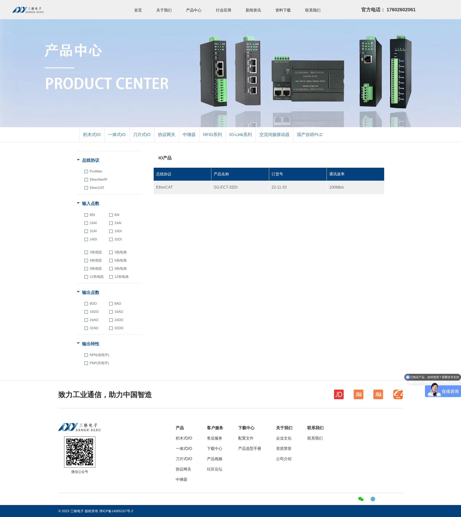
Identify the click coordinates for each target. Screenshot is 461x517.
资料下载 (283, 10)
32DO (119, 328)
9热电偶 (121, 268)
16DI (118, 231)
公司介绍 (283, 459)
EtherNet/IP (98, 179)
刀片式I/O (184, 459)
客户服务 (215, 428)
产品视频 (214, 459)
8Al (117, 215)
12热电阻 (97, 277)
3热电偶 (121, 252)
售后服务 (214, 438)
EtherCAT (97, 188)
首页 (138, 10)
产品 (180, 428)
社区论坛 (214, 469)
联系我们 (313, 10)
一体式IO (117, 134)
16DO (94, 312)
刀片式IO (142, 134)
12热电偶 (121, 277)
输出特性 (90, 343)
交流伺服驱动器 (274, 134)
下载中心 (214, 448)
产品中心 (193, 10)
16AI (93, 223)
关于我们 (164, 10)
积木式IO (92, 134)
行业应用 (223, 10)
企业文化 (283, 438)
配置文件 (246, 438)
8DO (93, 303)
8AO (118, 303)
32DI (118, 239)
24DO (119, 320)
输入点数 (90, 203)
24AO (94, 320)
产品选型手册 (249, 448)
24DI (93, 239)
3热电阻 (96, 252)
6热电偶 (121, 260)
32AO (94, 328)
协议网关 (166, 134)
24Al (118, 223)
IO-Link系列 (240, 134)
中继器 (189, 134)
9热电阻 (96, 268)
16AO (119, 312)
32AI (93, 231)
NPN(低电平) (99, 355)
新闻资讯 (253, 10)
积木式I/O (184, 438)
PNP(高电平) (99, 363)
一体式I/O (184, 448)
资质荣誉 (283, 448)
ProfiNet (96, 171)
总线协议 (90, 160)
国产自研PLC (310, 134)
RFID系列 (212, 134)
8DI (92, 215)
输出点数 (90, 292)
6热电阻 (96, 260)
